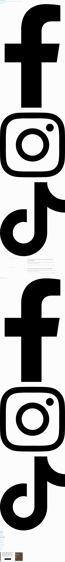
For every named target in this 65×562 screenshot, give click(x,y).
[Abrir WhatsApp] (63, 560)
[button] (5, 1)
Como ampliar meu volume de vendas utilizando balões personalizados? (40, 260)
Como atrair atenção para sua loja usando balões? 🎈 (39, 268)
